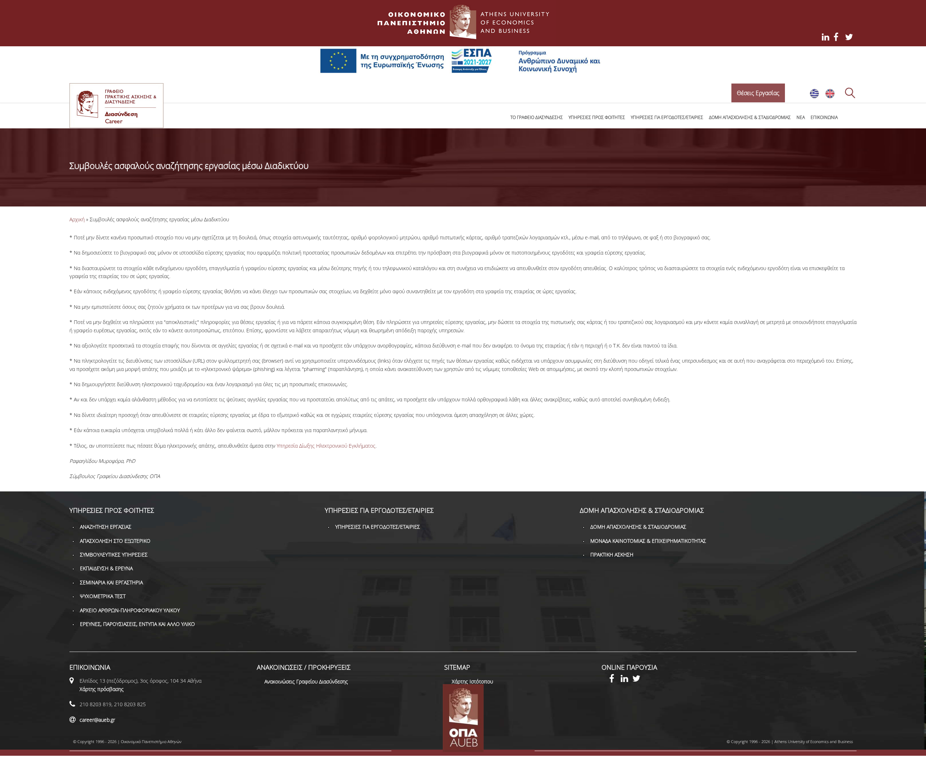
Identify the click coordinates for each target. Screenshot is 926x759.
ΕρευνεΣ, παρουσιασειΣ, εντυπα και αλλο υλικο (137, 624)
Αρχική (77, 219)
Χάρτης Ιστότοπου (472, 681)
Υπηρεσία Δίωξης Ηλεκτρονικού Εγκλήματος (326, 445)
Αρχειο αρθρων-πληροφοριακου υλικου (130, 610)
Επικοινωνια (824, 117)
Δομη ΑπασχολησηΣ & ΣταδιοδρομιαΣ (750, 117)
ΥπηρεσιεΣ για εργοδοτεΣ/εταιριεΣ (667, 117)
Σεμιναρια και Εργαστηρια (111, 582)
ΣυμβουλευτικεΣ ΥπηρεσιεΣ (114, 554)
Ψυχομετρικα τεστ (103, 596)
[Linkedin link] (626, 679)
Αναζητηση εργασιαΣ (105, 526)
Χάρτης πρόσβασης (102, 689)
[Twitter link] (638, 679)
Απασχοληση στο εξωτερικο (115, 540)
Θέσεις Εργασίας (758, 93)
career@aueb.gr (97, 719)
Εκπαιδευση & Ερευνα (106, 568)
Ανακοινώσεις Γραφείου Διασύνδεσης (306, 681)
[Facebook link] (615, 679)
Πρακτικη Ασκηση (611, 554)
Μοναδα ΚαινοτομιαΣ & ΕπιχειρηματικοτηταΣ (648, 540)
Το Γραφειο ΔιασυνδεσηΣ (536, 117)
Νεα (801, 117)
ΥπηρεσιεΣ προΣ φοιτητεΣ (597, 117)
